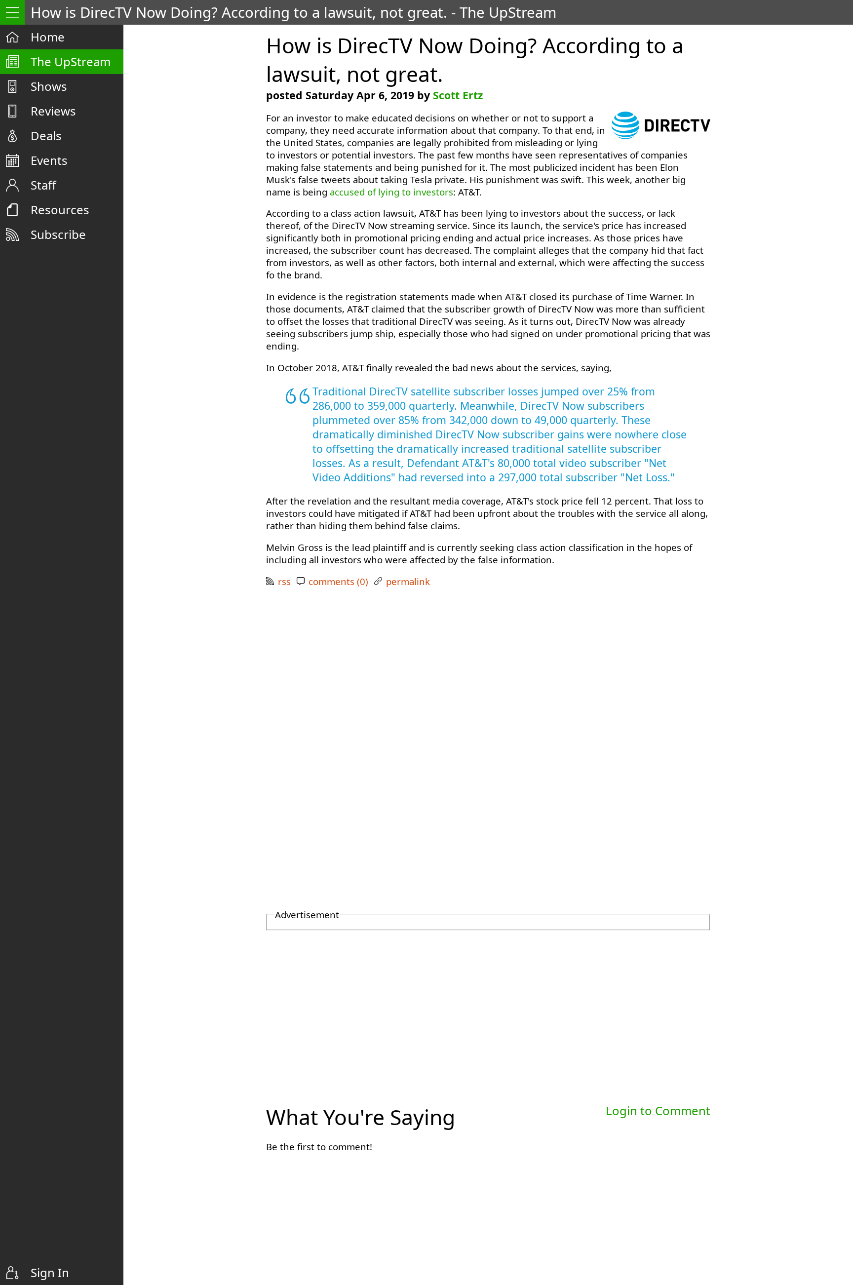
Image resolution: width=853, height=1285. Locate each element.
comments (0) (338, 581)
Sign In (50, 1272)
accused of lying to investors (391, 192)
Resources (60, 209)
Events (49, 160)
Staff (43, 185)
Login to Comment (658, 1110)
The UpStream (71, 61)
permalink (408, 581)
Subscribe (58, 234)
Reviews (53, 111)
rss (284, 581)
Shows (49, 86)
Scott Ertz (458, 95)
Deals (46, 135)
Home (48, 37)
